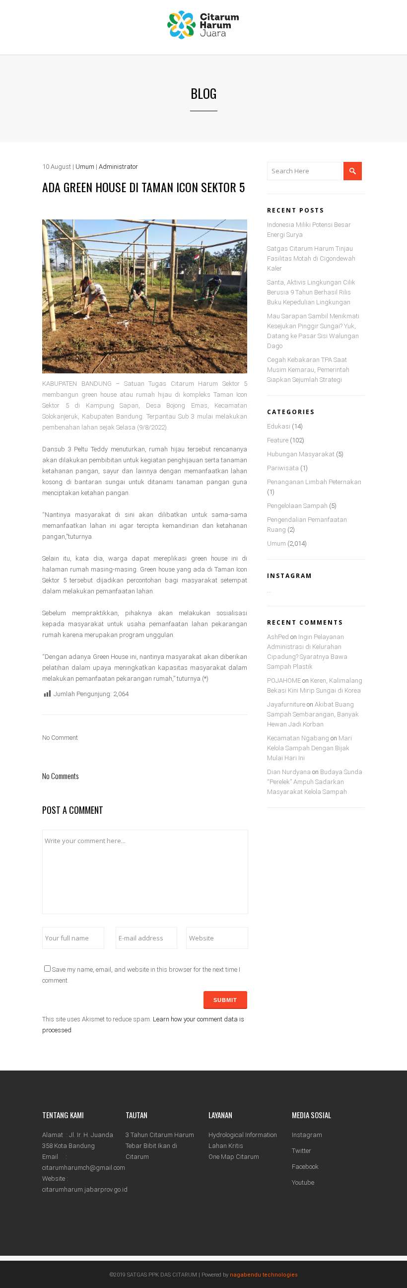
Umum (84, 166)
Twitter (301, 1150)
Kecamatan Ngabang (298, 738)
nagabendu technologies (264, 1275)
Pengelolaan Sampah (297, 505)
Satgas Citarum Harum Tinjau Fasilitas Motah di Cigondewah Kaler (311, 258)
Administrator (118, 166)
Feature (277, 440)
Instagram (307, 1135)
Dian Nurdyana (289, 772)
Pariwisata (283, 468)
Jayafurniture (286, 704)
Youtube (303, 1182)
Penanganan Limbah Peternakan (314, 482)
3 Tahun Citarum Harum (160, 1135)
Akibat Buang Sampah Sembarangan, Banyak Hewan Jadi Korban (313, 714)
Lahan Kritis (225, 1145)
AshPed (278, 637)
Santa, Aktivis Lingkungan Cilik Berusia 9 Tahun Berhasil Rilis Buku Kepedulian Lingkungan (311, 292)
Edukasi (278, 426)
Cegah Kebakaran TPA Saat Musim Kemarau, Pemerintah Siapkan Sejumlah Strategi (308, 369)
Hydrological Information (242, 1135)
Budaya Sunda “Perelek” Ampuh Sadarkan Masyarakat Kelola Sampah (314, 781)
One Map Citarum (233, 1156)
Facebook (305, 1166)
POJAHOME (284, 680)
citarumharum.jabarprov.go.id (85, 1189)
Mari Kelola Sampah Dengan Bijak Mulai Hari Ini (309, 748)
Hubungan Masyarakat (301, 454)
